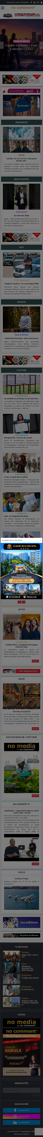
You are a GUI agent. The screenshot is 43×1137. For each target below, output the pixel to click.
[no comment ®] (2, 8)
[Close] (40, 540)
